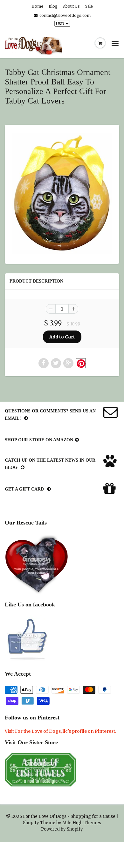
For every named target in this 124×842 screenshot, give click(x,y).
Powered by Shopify (62, 829)
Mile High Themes (81, 822)
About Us (71, 6)
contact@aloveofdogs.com (65, 15)
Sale (89, 6)
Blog (53, 6)
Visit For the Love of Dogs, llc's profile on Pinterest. (60, 731)
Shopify (31, 822)
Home (37, 6)
